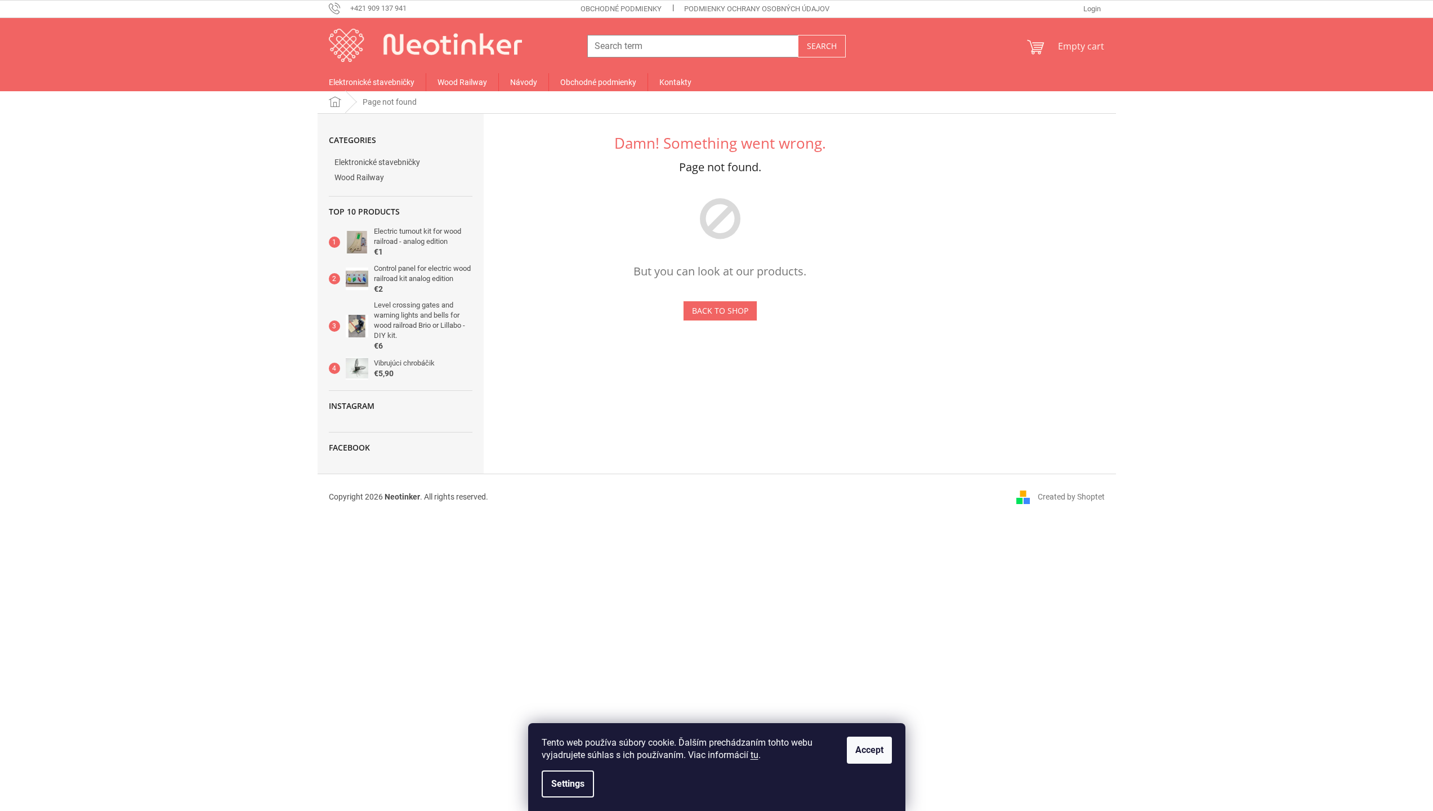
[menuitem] (372, 82)
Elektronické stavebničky (377, 162)
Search (822, 46)
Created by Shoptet (1071, 496)
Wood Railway (359, 177)
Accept (869, 750)
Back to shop (720, 310)
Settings (567, 783)
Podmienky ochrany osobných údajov (756, 9)
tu (754, 755)
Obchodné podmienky (621, 9)
